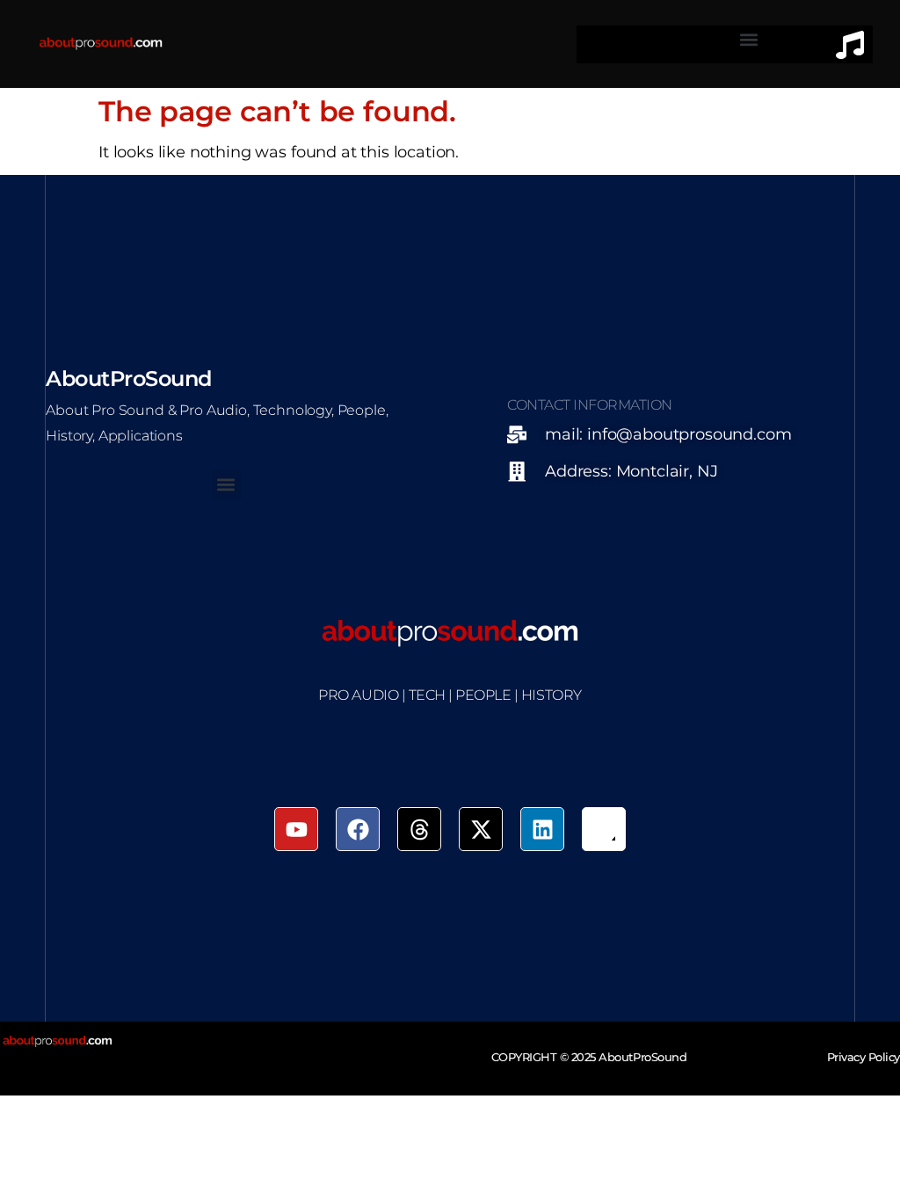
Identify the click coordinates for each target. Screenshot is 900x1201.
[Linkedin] (542, 829)
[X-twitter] (481, 829)
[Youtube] (296, 829)
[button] (749, 40)
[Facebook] (358, 829)
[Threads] (419, 829)
